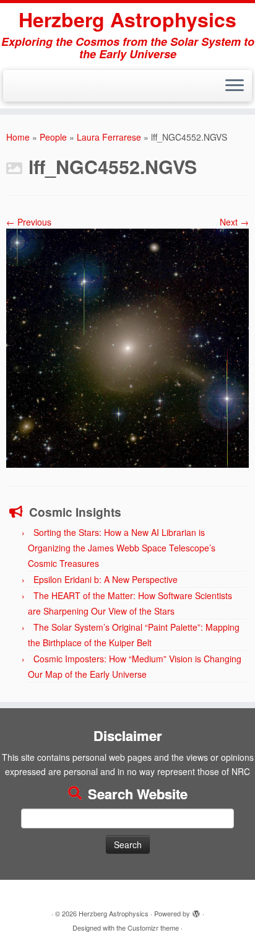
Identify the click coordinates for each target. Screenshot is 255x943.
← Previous (28, 222)
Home (18, 137)
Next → (234, 222)
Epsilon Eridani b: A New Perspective (105, 579)
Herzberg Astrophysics (127, 19)
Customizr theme (153, 927)
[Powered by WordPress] (196, 910)
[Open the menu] (234, 86)
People (53, 137)
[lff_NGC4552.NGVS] (127, 347)
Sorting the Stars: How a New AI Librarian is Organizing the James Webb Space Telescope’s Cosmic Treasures (121, 547)
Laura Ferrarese (109, 137)
